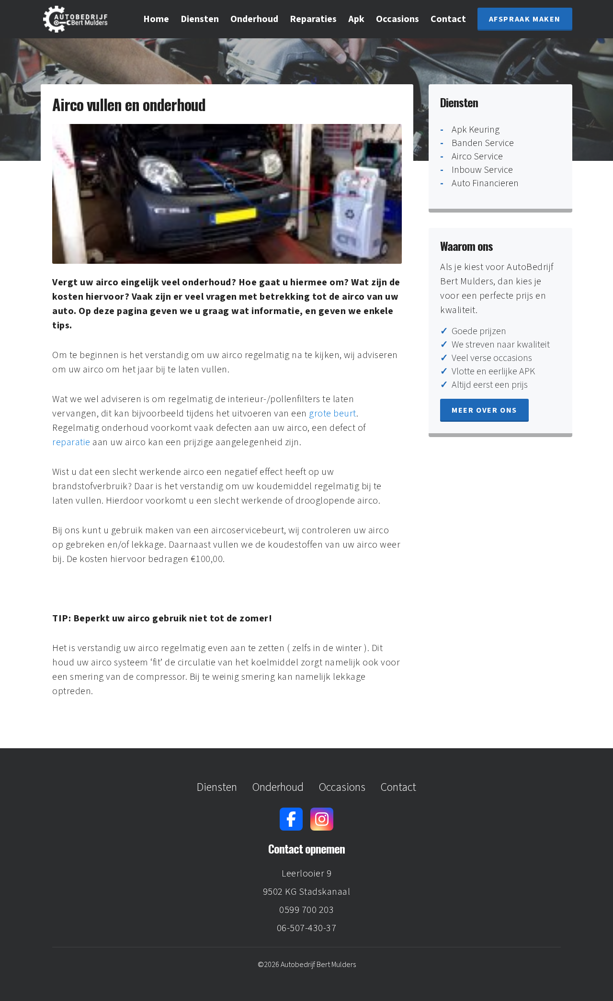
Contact (448, 19)
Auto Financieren (485, 183)
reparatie (71, 442)
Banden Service (483, 143)
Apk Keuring (475, 129)
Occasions (397, 19)
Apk (356, 19)
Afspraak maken (525, 19)
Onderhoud (254, 19)
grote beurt (332, 413)
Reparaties (313, 19)
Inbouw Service (482, 170)
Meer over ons (484, 410)
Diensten (200, 19)
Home (156, 19)
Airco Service (477, 156)
